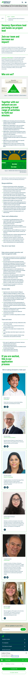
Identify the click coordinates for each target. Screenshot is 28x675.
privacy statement (15, 656)
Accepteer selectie (14, 672)
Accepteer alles (14, 669)
